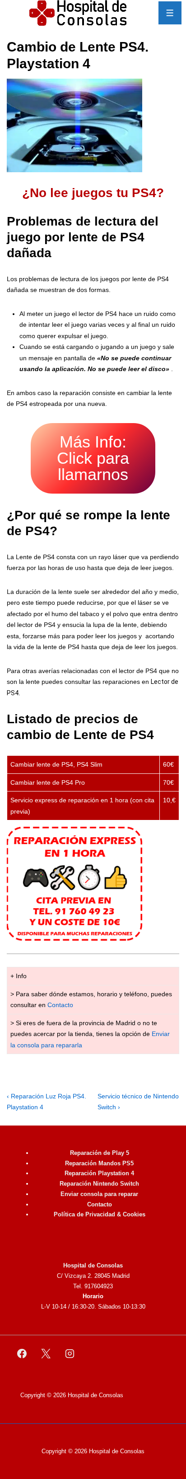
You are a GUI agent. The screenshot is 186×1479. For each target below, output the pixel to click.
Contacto (60, 1004)
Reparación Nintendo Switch (99, 1183)
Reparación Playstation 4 (99, 1173)
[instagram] (70, 1353)
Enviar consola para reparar (99, 1194)
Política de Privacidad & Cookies (99, 1214)
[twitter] (46, 1353)
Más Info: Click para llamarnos (93, 458)
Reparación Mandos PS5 (99, 1163)
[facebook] (22, 1353)
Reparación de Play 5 (99, 1152)
